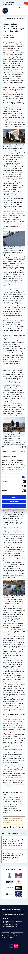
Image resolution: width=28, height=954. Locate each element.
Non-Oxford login (18, 935)
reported (20, 213)
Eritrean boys (10, 734)
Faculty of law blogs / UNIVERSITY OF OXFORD (9, 3)
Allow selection (14, 501)
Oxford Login (5, 937)
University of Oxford (7, 935)
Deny (14, 505)
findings (13, 221)
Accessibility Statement (17, 932)
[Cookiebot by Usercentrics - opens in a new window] (20, 447)
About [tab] (23, 451)
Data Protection (17, 934)
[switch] (24, 481)
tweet (9, 786)
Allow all (14, 497)
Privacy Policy (5, 932)
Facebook (18, 784)
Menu (20, 8)
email (19, 782)
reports (8, 95)
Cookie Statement (6, 934)
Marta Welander (7, 50)
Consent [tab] (5, 451)
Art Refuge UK (10, 54)
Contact (12, 937)
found (18, 165)
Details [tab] (14, 451)
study (23, 610)
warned (9, 155)
